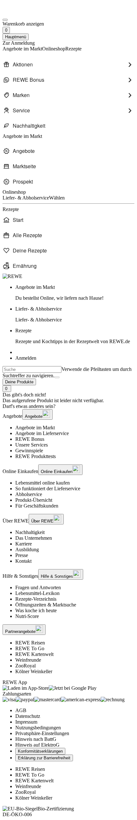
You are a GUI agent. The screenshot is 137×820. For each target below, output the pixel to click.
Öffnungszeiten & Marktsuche (45, 604)
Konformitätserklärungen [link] (40, 751)
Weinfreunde (28, 660)
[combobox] (32, 369)
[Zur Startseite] (24, 12)
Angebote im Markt (35, 427)
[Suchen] (57, 377)
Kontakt (23, 561)
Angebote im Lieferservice (42, 433)
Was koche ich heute (36, 610)
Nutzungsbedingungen (38, 727)
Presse (21, 555)
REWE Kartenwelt (34, 654)
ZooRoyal (25, 665)
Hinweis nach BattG (35, 739)
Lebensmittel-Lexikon (37, 593)
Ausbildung (27, 549)
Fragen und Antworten (38, 587)
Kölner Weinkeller (33, 671)
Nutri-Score (27, 616)
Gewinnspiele (29, 450)
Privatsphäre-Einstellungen (42, 733)
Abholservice (28, 494)
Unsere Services (31, 445)
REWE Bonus (29, 439)
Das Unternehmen (33, 538)
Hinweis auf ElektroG (37, 745)
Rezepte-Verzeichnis (35, 599)
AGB (20, 710)
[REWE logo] (12, 276)
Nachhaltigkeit (30, 532)
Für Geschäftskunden (36, 505)
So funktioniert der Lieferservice (47, 488)
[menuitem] (68, 64)
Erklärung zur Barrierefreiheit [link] (44, 758)
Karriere (23, 543)
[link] (74, 292)
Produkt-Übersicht (33, 500)
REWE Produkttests (35, 456)
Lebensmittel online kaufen (42, 482)
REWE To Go (29, 648)
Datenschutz (27, 716)
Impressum (26, 722)
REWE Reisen (30, 642)
